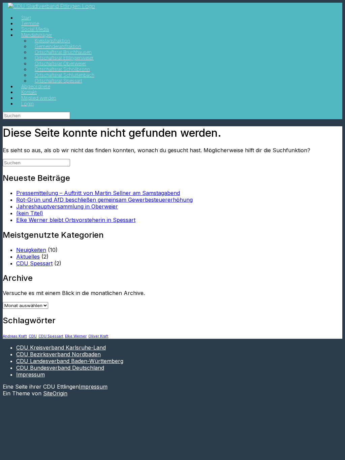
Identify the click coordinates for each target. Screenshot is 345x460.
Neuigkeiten (31, 250)
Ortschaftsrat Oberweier (60, 63)
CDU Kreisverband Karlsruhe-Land (61, 347)
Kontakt (29, 92)
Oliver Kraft (98, 336)
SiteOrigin (55, 393)
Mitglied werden (38, 98)
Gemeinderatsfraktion (58, 46)
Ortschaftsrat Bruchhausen (63, 52)
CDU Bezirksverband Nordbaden (58, 354)
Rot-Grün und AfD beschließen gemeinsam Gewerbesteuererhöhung (104, 199)
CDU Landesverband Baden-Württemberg (69, 361)
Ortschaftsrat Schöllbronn (62, 69)
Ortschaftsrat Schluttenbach (64, 75)
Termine (30, 23)
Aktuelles (28, 256)
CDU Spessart (34, 263)
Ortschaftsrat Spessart (58, 81)
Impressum (30, 374)
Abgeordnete (35, 86)
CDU (33, 336)
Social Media (35, 29)
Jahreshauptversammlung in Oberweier (67, 206)
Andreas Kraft (15, 336)
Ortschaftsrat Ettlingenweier (64, 58)
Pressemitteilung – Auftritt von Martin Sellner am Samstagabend (98, 193)
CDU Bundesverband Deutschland (60, 367)
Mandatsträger (36, 35)
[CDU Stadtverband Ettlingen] (51, 6)
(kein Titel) (29, 213)
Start (26, 18)
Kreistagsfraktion (52, 40)
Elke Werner (76, 336)
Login (27, 103)
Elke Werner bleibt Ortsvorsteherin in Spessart (75, 220)
